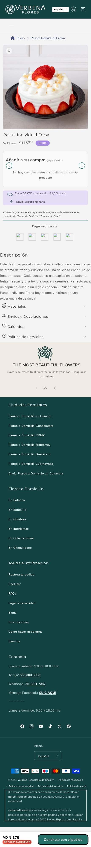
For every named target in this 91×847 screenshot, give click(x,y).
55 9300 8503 (30, 675)
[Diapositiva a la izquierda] (36, 388)
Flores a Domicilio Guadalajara (31, 425)
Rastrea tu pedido (21, 574)
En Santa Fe (17, 509)
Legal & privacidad (22, 603)
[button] (11, 25)
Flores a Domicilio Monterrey (29, 444)
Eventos (14, 641)
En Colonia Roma (21, 538)
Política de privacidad (21, 786)
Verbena (22, 779)
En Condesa (17, 519)
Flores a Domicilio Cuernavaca (30, 463)
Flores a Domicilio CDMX (26, 435)
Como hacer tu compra (25, 631)
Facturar (14, 584)
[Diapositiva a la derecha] (54, 388)
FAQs (12, 593)
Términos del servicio (50, 786)
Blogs (12, 612)
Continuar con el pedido (63, 840)
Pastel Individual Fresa (48, 38)
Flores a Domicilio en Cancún (29, 416)
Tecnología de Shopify (41, 779)
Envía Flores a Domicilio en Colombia (35, 473)
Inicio (21, 38)
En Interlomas (18, 528)
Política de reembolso (70, 780)
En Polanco (16, 500)
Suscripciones (18, 622)
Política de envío (77, 786)
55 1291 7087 (35, 684)
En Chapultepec (20, 547)
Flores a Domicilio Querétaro (29, 454)
